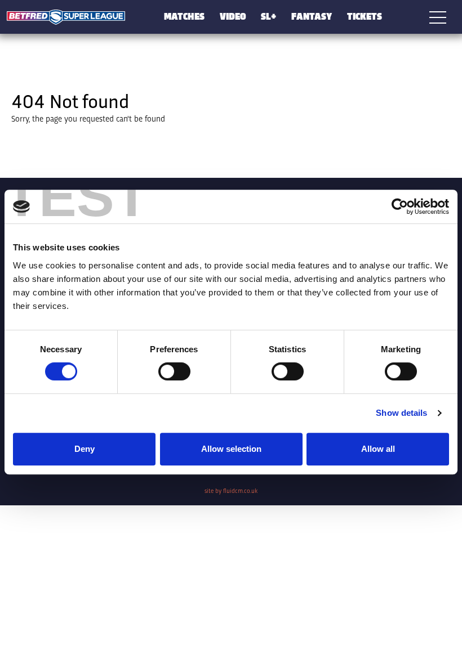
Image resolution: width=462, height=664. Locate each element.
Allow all (378, 449)
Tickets (364, 16)
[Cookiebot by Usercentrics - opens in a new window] (399, 206)
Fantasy (311, 16)
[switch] (174, 371)
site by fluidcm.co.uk (231, 490)
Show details (401, 413)
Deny (84, 449)
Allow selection (231, 449)
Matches (184, 16)
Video (233, 16)
